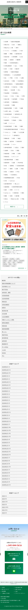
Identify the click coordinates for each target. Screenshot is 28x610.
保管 (13, 138)
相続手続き (5, 335)
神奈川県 (6, 99)
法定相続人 (21, 81)
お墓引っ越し (8, 111)
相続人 (6, 90)
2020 (3, 512)
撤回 (21, 126)
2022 (3, 507)
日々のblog (5, 347)
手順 (11, 78)
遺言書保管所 (8, 183)
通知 (20, 120)
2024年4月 (5, 403)
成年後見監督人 (8, 84)
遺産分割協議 (15, 72)
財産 (5, 59)
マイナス (6, 50)
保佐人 (6, 199)
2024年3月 (5, 406)
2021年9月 (5, 457)
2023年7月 (5, 415)
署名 (21, 87)
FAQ (18, 171)
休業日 (12, 171)
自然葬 (6, 41)
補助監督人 (15, 102)
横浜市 (17, 68)
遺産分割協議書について (8, 283)
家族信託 (6, 156)
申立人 (23, 129)
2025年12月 (5, 370)
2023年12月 (5, 412)
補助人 (20, 44)
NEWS (4, 353)
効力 (13, 44)
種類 (5, 196)
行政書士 (14, 50)
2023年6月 (5, 418)
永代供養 (6, 144)
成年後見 (6, 102)
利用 (11, 189)
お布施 (17, 111)
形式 (5, 68)
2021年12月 (5, 448)
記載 (22, 78)
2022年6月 (5, 433)
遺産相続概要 (5, 328)
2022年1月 (5, 445)
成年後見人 (17, 135)
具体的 (14, 120)
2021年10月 (5, 454)
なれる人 (12, 180)
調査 (5, 141)
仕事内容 (6, 87)
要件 (17, 47)
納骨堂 (6, 72)
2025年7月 (5, 376)
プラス (6, 202)
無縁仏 (6, 174)
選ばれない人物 (8, 47)
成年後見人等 (18, 114)
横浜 (23, 193)
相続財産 (6, 153)
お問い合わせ (18, 589)
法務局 (6, 150)
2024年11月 (5, 385)
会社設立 (6, 81)
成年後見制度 (8, 147)
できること (7, 132)
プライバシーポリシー (20, 593)
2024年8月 (5, 391)
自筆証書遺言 (8, 65)
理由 (22, 168)
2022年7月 (5, 430)
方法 (12, 96)
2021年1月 (5, 481)
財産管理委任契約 (17, 186)
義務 (21, 108)
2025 (3, 498)
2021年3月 (5, 475)
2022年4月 (5, 439)
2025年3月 (5, 379)
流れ (18, 96)
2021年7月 (5, 463)
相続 (5, 62)
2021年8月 (5, 460)
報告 (15, 132)
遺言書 (17, 196)
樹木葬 (13, 90)
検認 (19, 138)
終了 (5, 168)
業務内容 (6, 138)
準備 (23, 199)
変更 (5, 171)
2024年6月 (5, 397)
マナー (14, 144)
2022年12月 (5, 421)
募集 (13, 81)
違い (5, 78)
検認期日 (6, 120)
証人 (16, 65)
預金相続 (6, 93)
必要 (17, 168)
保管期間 (14, 56)
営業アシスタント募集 (8, 319)
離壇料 (18, 59)
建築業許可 (5, 344)
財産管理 (19, 141)
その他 (4, 350)
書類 (13, 105)
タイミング (15, 156)
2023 (3, 504)
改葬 (5, 123)
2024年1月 (5, 409)
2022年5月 (5, 436)
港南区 (12, 59)
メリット (12, 123)
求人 (19, 90)
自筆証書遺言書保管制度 (11, 129)
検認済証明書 (8, 108)
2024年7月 (5, 394)
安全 (12, 150)
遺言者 (12, 141)
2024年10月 (5, 388)
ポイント (6, 117)
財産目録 (16, 193)
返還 (13, 162)
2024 (3, 501)
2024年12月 (5, 382)
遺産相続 (6, 186)
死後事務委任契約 (9, 177)
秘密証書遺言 (19, 84)
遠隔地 (12, 165)
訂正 (21, 56)
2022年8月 (5, 427)
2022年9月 (5, 424)
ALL (3, 355)
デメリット (7, 135)
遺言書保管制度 (8, 159)
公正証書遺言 (17, 75)
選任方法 (6, 44)
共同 (16, 108)
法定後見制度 (8, 114)
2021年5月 (5, 469)
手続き (22, 99)
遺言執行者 (19, 53)
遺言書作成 (5, 338)
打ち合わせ (15, 117)
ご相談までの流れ (6, 593)
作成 (18, 177)
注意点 (17, 147)
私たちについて (5, 589)
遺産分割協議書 (15, 41)
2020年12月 (5, 484)
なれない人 (7, 193)
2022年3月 (5, 442)
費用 (11, 168)
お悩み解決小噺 (18, 587)
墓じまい (17, 183)
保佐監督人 (15, 93)
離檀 (5, 53)
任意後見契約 (20, 165)
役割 (11, 196)
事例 (13, 153)
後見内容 (6, 56)
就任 (21, 65)
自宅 (5, 180)
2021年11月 (5, 451)
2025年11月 (5, 373)
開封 (23, 147)
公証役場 (6, 105)
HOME (3, 587)
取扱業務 (4, 591)
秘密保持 (6, 162)
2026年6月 (5, 367)
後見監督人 (7, 75)
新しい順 (19, 215)
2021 (3, 510)
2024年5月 (5, 400)
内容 (11, 68)
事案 (11, 53)
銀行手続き (5, 289)
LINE (16, 591)
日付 (17, 78)
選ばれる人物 (15, 199)
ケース (17, 189)
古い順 (25, 215)
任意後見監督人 (14, 62)
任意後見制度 (8, 126)
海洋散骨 (14, 99)
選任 (16, 126)
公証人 (6, 96)
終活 (5, 165)
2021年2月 (5, 478)
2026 (3, 496)
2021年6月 (5, 466)
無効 (17, 159)
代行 (21, 50)
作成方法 (14, 87)
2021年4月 (5, 472)
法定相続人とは (6, 286)
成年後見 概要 (6, 292)
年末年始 (20, 162)
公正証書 (21, 132)
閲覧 (18, 150)
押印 (23, 96)
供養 (19, 153)
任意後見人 (14, 174)
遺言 (5, 189)
